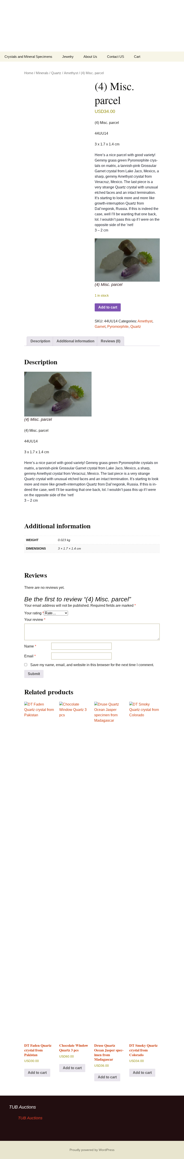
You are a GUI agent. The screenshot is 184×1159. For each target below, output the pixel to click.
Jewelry (68, 56)
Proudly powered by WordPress (92, 1150)
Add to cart (107, 307)
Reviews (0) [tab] (110, 341)
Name (30, 646)
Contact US (115, 56)
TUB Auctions (22, 1107)
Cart (137, 56)
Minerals (42, 73)
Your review (34, 620)
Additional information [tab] (75, 341)
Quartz (56, 73)
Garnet (100, 326)
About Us (90, 56)
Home (28, 73)
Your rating (34, 613)
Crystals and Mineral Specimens (28, 56)
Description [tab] (40, 341)
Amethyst (71, 73)
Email (30, 656)
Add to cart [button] (37, 1073)
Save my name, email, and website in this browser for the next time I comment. (92, 665)
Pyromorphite (118, 326)
